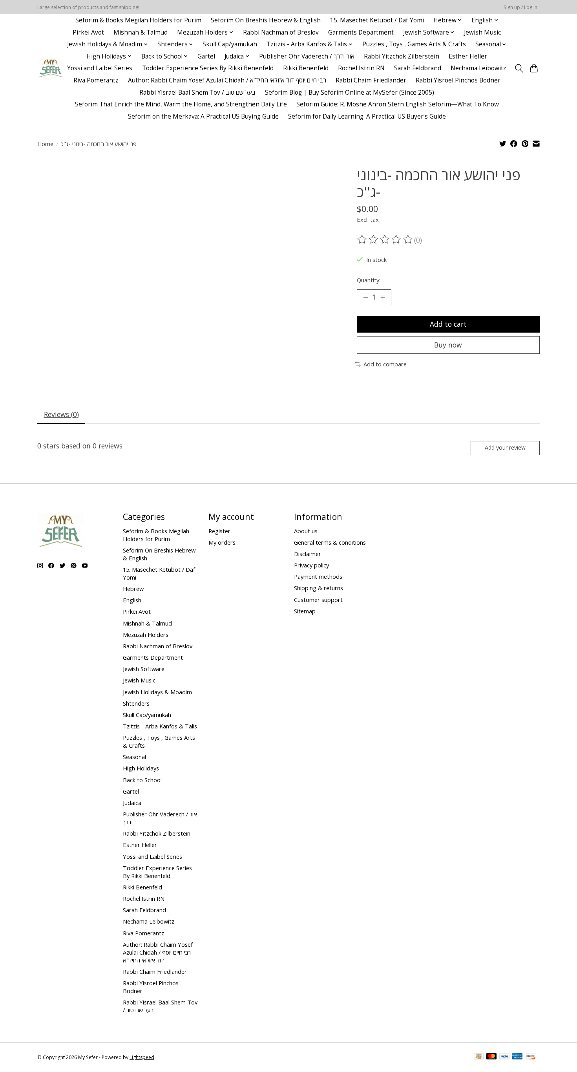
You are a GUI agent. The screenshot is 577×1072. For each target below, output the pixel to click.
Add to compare (385, 364)
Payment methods (318, 576)
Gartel (206, 56)
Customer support (318, 600)
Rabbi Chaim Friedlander (371, 80)
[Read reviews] (385, 239)
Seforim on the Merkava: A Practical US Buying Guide (203, 116)
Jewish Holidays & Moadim (157, 692)
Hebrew (133, 589)
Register (219, 531)
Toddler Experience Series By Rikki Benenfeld (208, 68)
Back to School (142, 780)
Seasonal (134, 757)
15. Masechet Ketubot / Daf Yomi (377, 20)
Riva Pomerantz (96, 80)
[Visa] (504, 1057)
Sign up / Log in (520, 7)
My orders (222, 542)
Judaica (132, 803)
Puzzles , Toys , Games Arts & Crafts (414, 44)
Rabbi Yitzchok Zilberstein (401, 56)
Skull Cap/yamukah (230, 44)
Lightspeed (142, 1057)
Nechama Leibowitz (478, 68)
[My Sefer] (50, 68)
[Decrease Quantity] (365, 297)
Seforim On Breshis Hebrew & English (266, 20)
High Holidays (141, 768)
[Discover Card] (531, 1057)
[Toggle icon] (518, 68)
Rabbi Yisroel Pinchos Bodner (458, 80)
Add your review (505, 447)
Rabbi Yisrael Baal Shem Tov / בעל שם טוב (197, 92)
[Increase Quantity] (382, 297)
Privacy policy (311, 565)
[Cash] (479, 1057)
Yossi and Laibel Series (99, 68)
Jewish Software (143, 669)
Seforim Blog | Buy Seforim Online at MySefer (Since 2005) (349, 92)
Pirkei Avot (88, 32)
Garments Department (361, 32)
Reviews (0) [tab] (61, 414)
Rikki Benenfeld (306, 68)
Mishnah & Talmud (140, 32)
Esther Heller (468, 56)
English (132, 600)
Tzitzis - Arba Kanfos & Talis (160, 726)
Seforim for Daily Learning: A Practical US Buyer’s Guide (367, 116)
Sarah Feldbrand (417, 68)
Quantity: (368, 280)
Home (45, 144)
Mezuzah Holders (145, 634)
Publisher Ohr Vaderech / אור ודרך (306, 56)
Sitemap (305, 611)
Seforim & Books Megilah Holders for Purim (138, 20)
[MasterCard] (491, 1057)
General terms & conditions (330, 542)
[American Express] (517, 1057)
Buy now (448, 344)
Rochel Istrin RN (361, 68)
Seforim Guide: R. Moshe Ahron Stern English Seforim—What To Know (397, 104)
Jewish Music (482, 32)
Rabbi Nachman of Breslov (281, 32)
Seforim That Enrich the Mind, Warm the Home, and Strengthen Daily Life (181, 104)
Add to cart (448, 324)
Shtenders (136, 703)
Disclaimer (307, 554)
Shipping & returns (318, 588)
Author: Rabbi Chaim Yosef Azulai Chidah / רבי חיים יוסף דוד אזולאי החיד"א (227, 80)
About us (306, 531)
